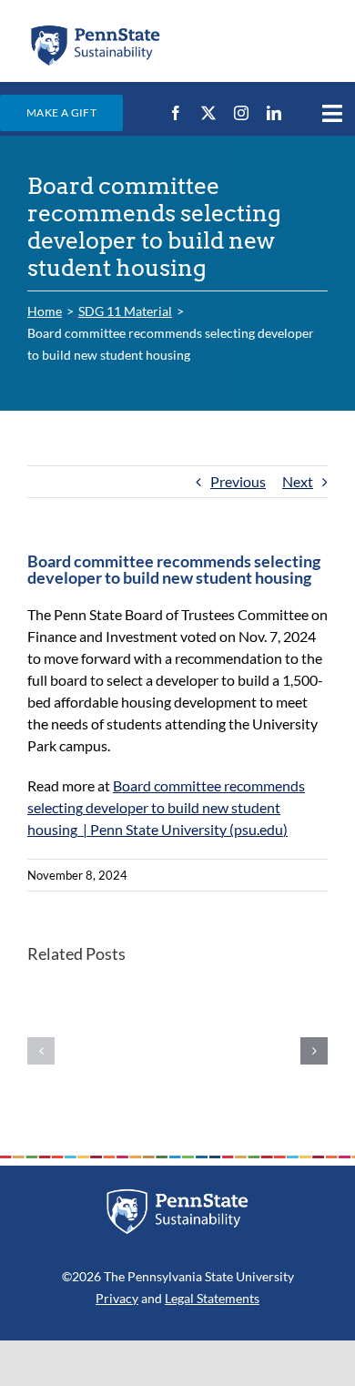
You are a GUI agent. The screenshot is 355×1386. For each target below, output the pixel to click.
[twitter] (208, 113)
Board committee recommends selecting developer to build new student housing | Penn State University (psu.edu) (166, 807)
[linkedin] (274, 113)
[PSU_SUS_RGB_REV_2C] (177, 1195)
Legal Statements (212, 1298)
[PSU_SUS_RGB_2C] (94, 29)
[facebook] (175, 113)
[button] (41, 1051)
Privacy (117, 1298)
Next (297, 481)
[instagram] (241, 113)
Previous (238, 481)
